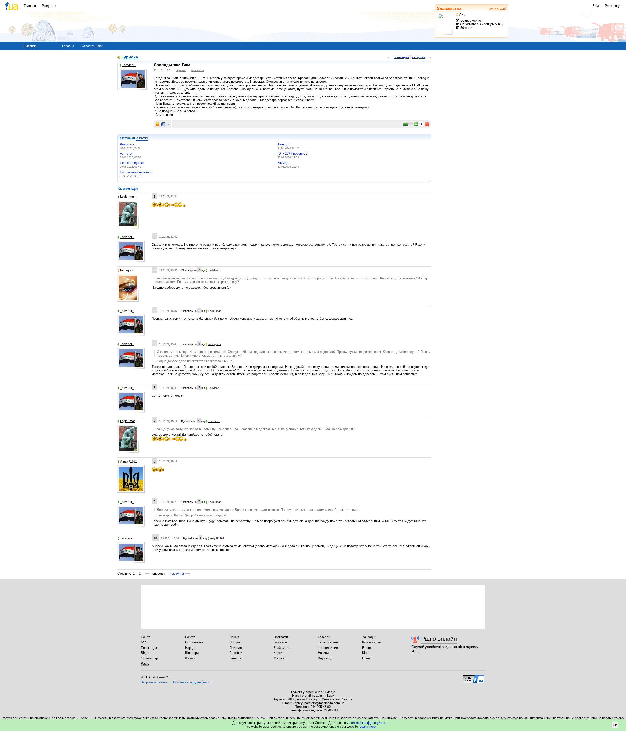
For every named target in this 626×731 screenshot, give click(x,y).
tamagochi (127, 270)
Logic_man (127, 196)
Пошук (234, 637)
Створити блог (92, 46)
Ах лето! (126, 153)
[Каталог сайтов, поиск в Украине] (473, 677)
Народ (189, 648)
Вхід (595, 6)
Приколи (235, 648)
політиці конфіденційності (368, 723)
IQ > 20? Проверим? (292, 153)
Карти (278, 653)
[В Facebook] (163, 124)
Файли (190, 658)
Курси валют (371, 642)
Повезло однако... (133, 163)
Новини (323, 653)
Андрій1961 (128, 461)
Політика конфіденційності (192, 682)
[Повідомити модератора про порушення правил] (427, 124)
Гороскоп (280, 642)
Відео (145, 653)
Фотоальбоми (328, 648)
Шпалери (192, 653)
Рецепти (235, 658)
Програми (281, 637)
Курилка (129, 57)
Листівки (235, 653)
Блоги (366, 648)
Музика (279, 658)
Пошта (145, 637)
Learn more (368, 726)
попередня (401, 57)
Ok (615, 725)
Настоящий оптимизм (136, 172)
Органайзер (149, 658)
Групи (366, 658)
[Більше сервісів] (168, 124)
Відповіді (324, 658)
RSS (144, 642)
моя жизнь (197, 70)
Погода (234, 642)
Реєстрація (613, 6)
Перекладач (150, 648)
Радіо (145, 663)
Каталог (324, 637)
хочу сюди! (497, 8)
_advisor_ (129, 65)
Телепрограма (328, 642)
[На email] (157, 124)
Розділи (47, 6)
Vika (462, 14)
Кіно (365, 653)
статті (142, 138)
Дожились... (129, 144)
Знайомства (449, 8)
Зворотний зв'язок (154, 682)
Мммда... (284, 163)
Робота (190, 637)
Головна (30, 6)
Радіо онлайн (439, 639)
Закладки (369, 637)
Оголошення (194, 642)
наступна (418, 57)
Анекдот (284, 144)
